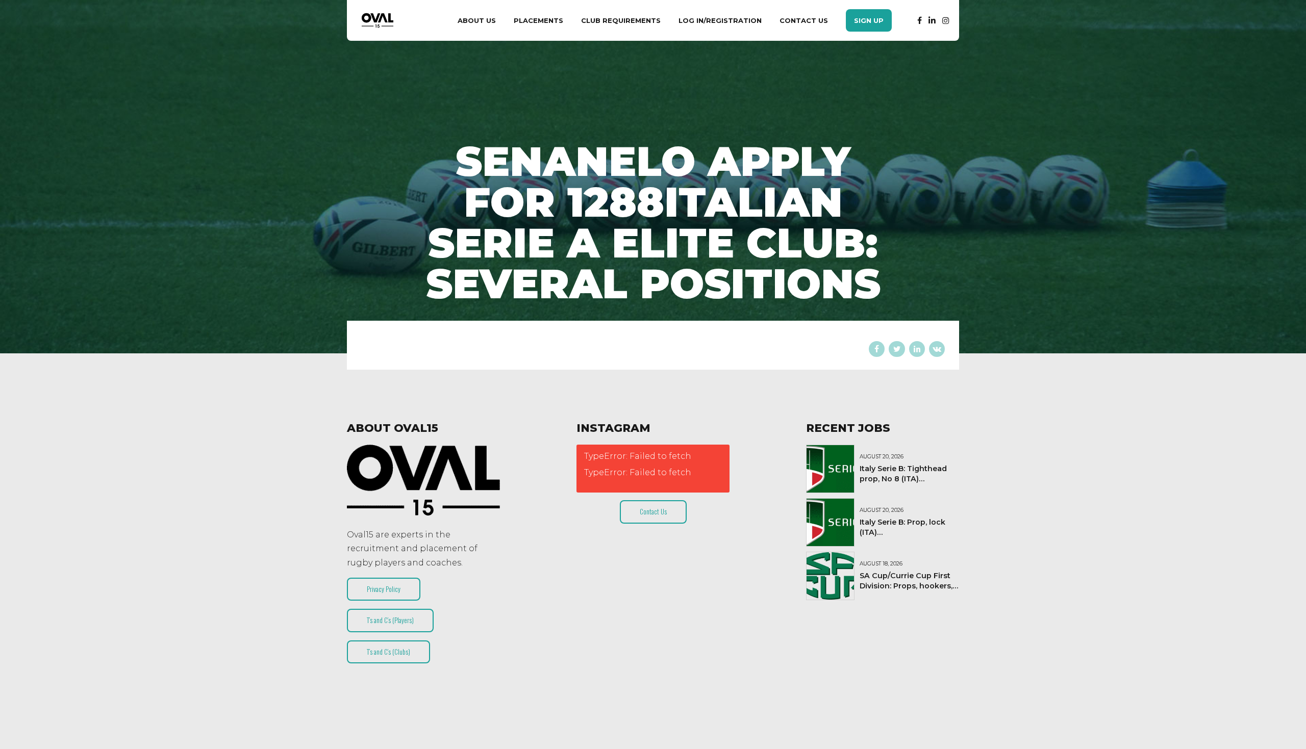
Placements (538, 20)
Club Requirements (621, 20)
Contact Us (804, 20)
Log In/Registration (720, 20)
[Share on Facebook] (877, 349)
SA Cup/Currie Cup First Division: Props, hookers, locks (906, 586)
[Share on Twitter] (897, 349)
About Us (477, 20)
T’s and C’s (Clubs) (388, 652)
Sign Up (869, 20)
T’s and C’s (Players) (390, 620)
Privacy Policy (383, 589)
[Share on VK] (937, 349)
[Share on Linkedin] (917, 349)
